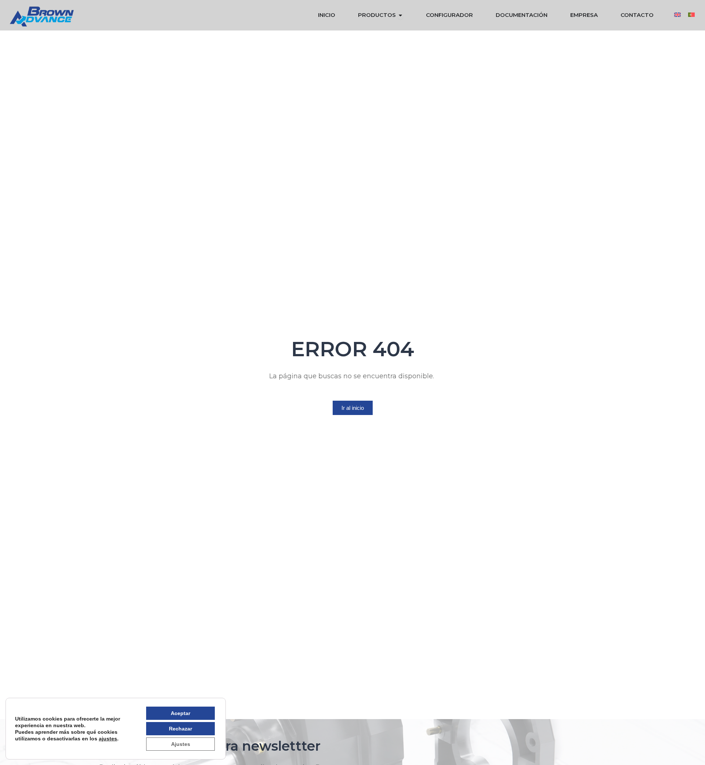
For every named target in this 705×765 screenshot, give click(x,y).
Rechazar (180, 729)
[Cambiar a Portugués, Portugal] (691, 14)
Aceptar (180, 713)
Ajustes (180, 744)
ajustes (108, 738)
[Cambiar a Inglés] (677, 14)
